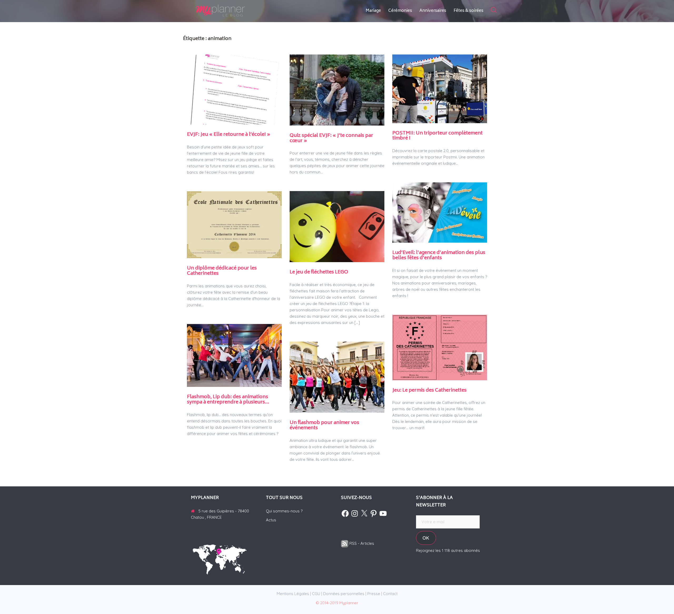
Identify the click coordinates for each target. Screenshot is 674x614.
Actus (271, 519)
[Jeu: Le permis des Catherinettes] (439, 347)
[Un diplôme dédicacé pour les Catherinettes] (234, 224)
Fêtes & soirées (468, 10)
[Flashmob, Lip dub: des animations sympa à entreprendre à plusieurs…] (234, 354)
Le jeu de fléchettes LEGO (319, 272)
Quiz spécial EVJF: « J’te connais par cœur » (331, 138)
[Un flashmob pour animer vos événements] (337, 376)
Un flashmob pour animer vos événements (324, 425)
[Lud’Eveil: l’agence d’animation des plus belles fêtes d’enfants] (439, 211)
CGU (316, 593)
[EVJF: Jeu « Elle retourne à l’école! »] (234, 89)
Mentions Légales (293, 593)
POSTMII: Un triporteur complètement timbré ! (437, 136)
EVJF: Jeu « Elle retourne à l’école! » (228, 135)
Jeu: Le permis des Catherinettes (429, 390)
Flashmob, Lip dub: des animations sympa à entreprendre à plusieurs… (228, 400)
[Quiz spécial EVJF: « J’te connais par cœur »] (337, 89)
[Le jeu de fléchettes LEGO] (337, 226)
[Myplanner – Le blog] (234, 10)
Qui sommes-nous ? (284, 510)
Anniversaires (432, 10)
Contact (390, 593)
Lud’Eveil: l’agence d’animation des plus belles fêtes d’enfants (438, 255)
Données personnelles (343, 593)
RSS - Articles (361, 543)
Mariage (373, 10)
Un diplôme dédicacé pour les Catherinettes (222, 271)
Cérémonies (400, 10)
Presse (373, 593)
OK (426, 538)
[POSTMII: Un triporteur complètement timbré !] (439, 88)
